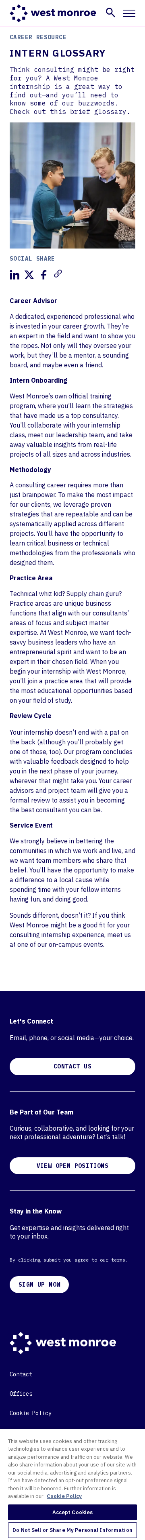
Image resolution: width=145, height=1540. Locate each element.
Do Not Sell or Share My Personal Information (72, 1530)
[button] (110, 12)
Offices (21, 1393)
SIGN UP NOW (39, 1284)
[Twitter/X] (29, 275)
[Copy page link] (58, 273)
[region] (72, 1484)
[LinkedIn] (14, 275)
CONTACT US (72, 1066)
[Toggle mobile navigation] (129, 13)
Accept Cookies (72, 1512)
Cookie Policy (31, 1413)
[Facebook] (43, 275)
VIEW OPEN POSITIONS (73, 1165)
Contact (21, 1374)
